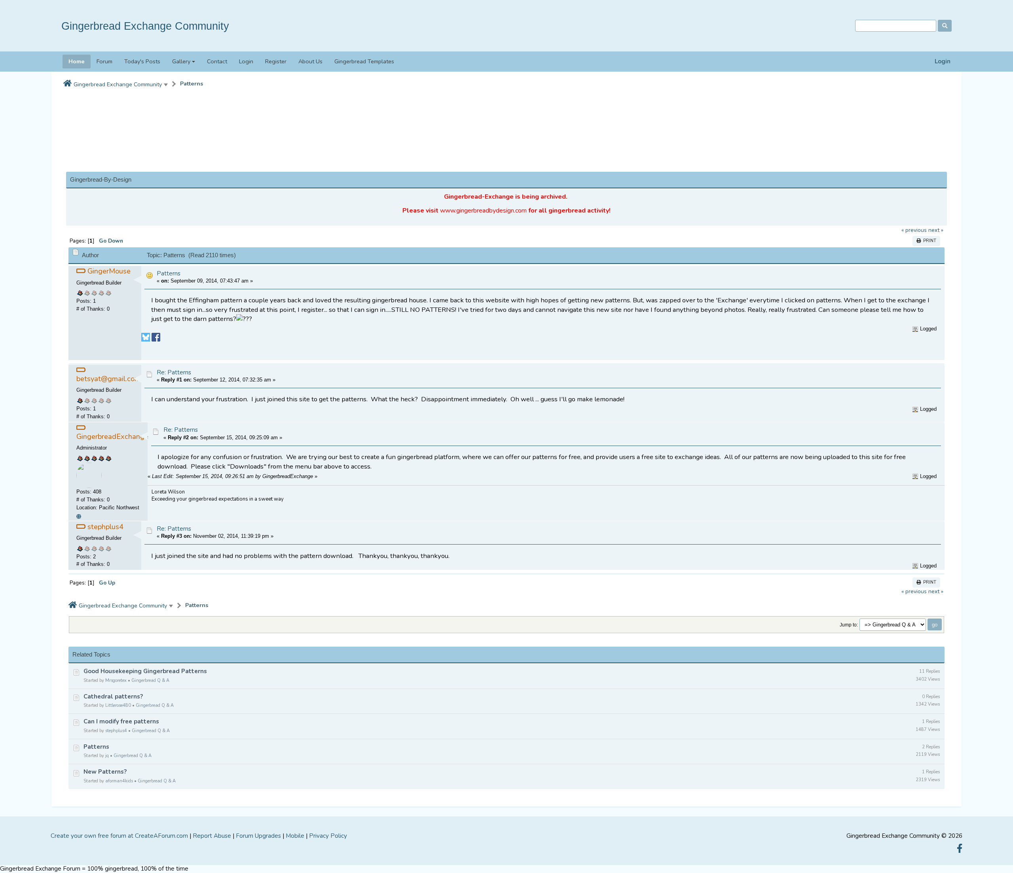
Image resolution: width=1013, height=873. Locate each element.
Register (275, 61)
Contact (217, 61)
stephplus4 (116, 731)
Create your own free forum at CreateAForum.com (119, 836)
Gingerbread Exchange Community (145, 26)
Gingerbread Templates (364, 61)
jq (107, 756)
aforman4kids (119, 781)
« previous (914, 230)
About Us (310, 61)
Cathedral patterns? (113, 696)
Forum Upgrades (258, 836)
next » (935, 230)
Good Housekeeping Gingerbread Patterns (145, 671)
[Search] (945, 26)
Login (942, 61)
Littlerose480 (118, 705)
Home (76, 61)
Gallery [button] (181, 61)
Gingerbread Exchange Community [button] (118, 84)
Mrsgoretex (116, 680)
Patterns (191, 83)
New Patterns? (105, 772)
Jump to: (849, 624)
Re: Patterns (174, 372)
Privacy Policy (328, 836)
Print (928, 241)
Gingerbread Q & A (150, 680)
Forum (104, 61)
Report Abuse (212, 836)
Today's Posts (142, 61)
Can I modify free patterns (121, 721)
